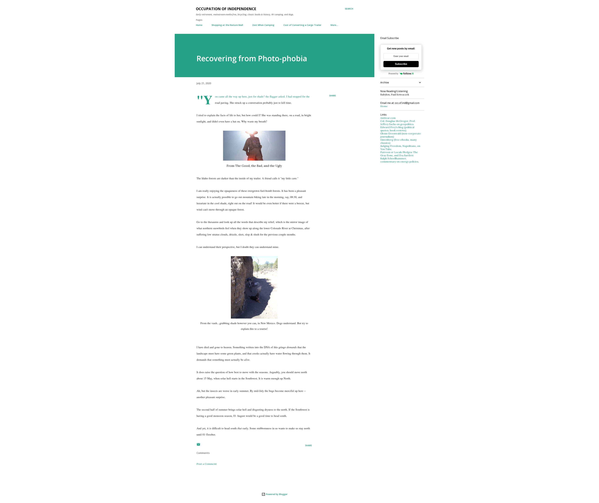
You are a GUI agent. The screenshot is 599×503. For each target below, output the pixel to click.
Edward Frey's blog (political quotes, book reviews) (397, 129)
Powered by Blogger (276, 494)
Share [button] (332, 95)
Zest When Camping (263, 25)
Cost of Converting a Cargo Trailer (302, 25)
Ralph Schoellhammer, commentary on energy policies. (399, 160)
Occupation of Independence (226, 8)
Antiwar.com (388, 117)
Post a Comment (207, 463)
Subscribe (401, 64)
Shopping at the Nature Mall (227, 25)
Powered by (393, 73)
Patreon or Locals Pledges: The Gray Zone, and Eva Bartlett (399, 154)
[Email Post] (198, 445)
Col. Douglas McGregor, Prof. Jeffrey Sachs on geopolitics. (397, 122)
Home (199, 25)
